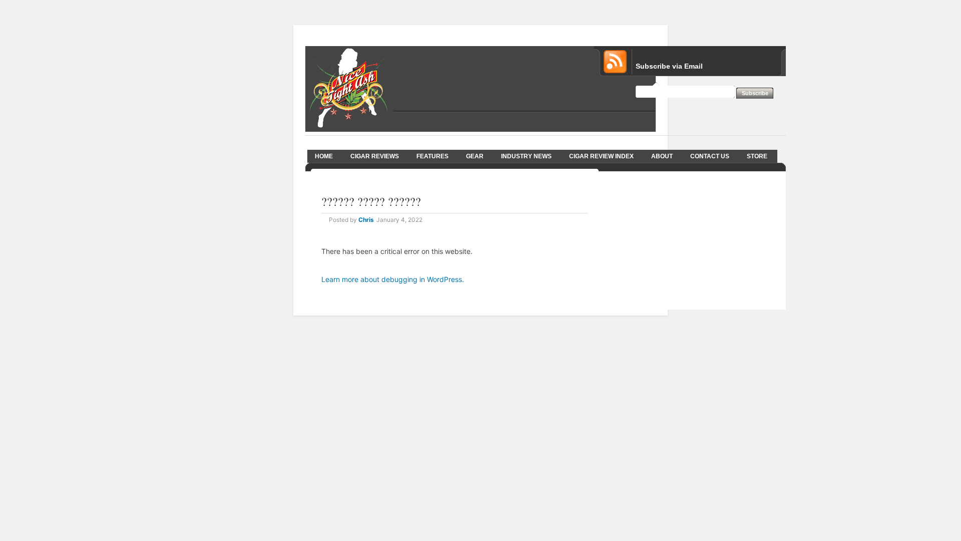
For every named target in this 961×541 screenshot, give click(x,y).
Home (324, 156)
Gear (475, 156)
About (662, 156)
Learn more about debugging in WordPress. (392, 279)
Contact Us (709, 156)
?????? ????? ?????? (371, 201)
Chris (366, 219)
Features (432, 156)
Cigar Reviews (374, 156)
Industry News (526, 156)
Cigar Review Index (601, 156)
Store (757, 156)
